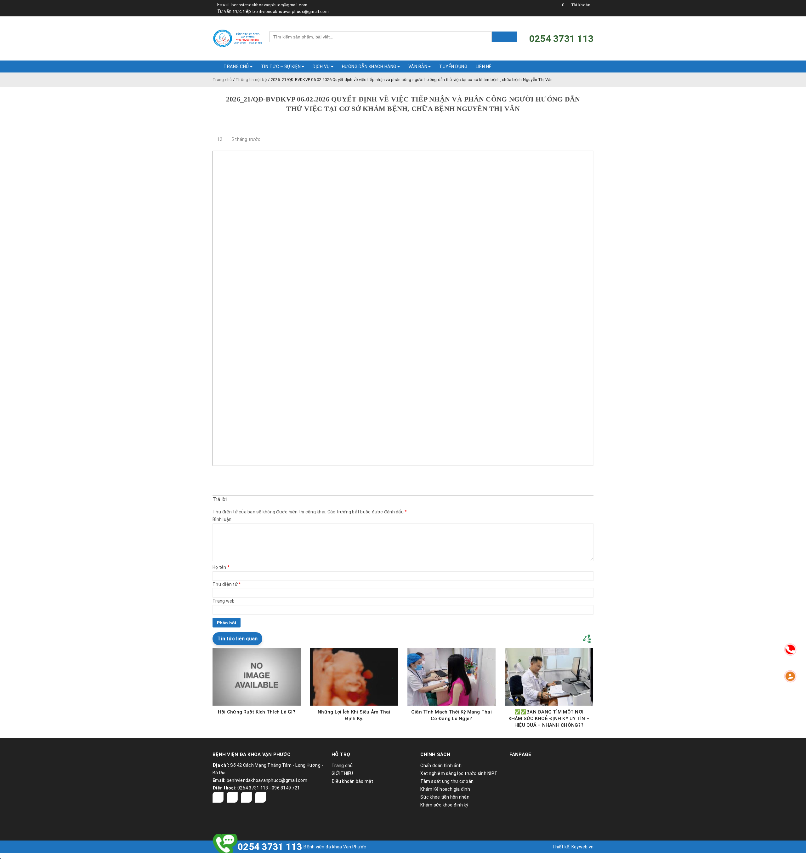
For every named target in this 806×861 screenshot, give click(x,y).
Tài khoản (581, 5)
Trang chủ (222, 79)
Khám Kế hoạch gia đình (445, 789)
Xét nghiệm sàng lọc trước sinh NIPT (458, 773)
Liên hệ (483, 66)
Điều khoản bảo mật (352, 781)
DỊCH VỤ (321, 66)
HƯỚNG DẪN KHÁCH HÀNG (369, 66)
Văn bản (418, 66)
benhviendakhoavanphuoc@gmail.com (269, 5)
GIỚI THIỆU (342, 773)
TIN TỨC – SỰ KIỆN (281, 66)
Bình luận (222, 519)
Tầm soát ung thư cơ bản (447, 781)
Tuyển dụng (453, 66)
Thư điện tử (227, 584)
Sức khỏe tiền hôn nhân (444, 797)
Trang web (224, 601)
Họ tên (221, 567)
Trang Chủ (236, 66)
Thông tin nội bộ (251, 79)
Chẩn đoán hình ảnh (441, 765)
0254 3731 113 (270, 846)
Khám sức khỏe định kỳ (444, 804)
